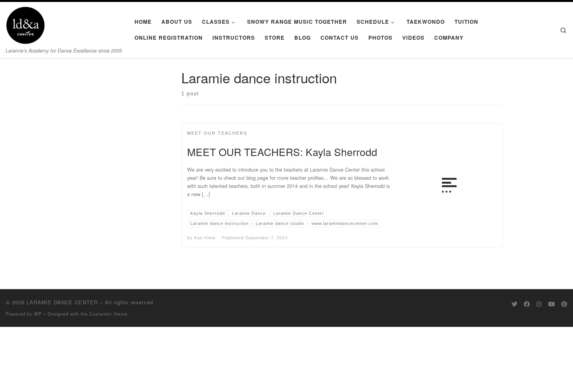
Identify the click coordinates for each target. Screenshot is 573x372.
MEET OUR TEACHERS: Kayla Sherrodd (282, 151)
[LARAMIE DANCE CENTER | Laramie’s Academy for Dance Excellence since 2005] (25, 23)
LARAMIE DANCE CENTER (62, 302)
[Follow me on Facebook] (527, 304)
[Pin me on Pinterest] (564, 304)
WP (38, 314)
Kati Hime (205, 237)
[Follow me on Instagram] (538, 304)
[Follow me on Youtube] (551, 304)
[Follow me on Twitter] (514, 304)
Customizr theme (108, 314)
